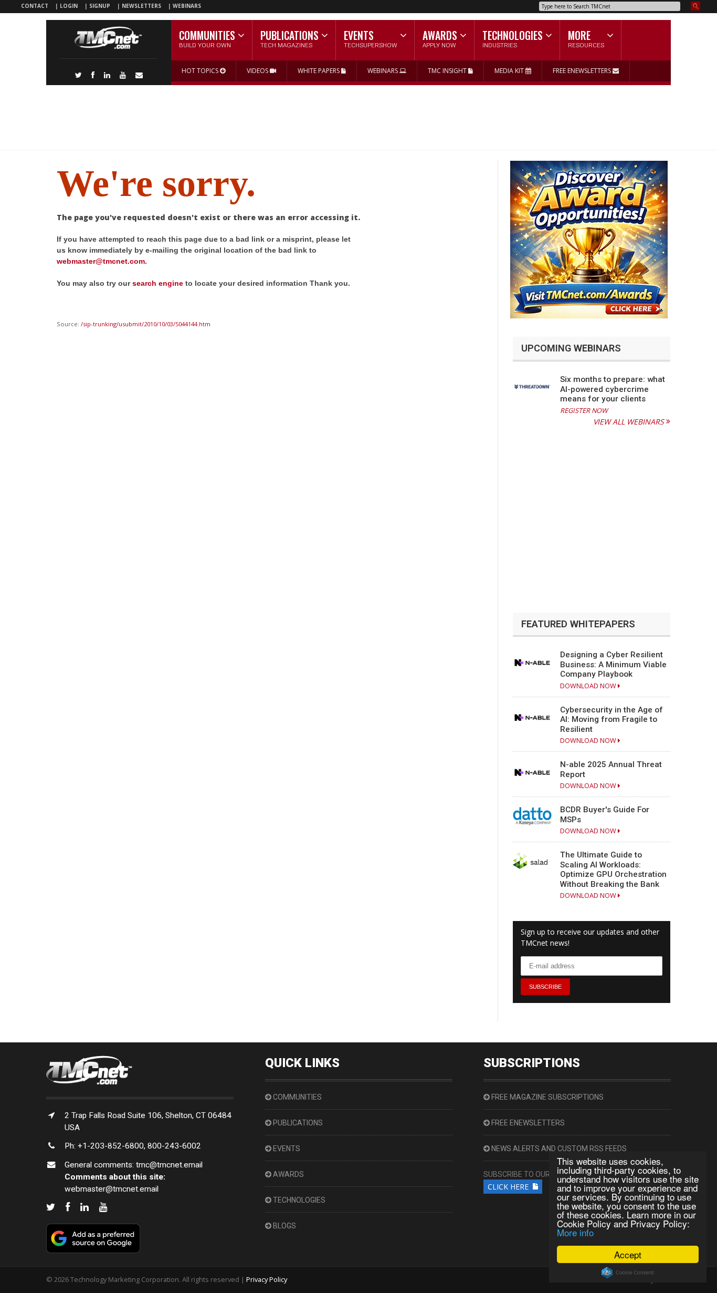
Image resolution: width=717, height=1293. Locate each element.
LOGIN (69, 5)
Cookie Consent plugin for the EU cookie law (628, 1272)
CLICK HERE (510, 1187)
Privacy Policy (266, 1279)
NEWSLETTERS (142, 5)
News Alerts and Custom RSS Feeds (558, 1148)
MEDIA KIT (509, 70)
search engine (157, 283)
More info (575, 1232)
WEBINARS (187, 5)
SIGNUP (99, 5)
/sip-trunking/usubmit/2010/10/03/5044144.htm (145, 324)
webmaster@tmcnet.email (112, 1189)
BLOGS (283, 1226)
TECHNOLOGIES (298, 1200)
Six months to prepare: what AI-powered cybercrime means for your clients (612, 389)
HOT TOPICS (201, 70)
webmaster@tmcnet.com (101, 261)
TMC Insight (448, 70)
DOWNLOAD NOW (589, 685)
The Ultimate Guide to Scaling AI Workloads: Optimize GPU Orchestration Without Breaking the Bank (613, 869)
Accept (627, 1254)
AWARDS (287, 1174)
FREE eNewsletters (527, 1123)
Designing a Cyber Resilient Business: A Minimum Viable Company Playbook (613, 664)
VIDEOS (258, 70)
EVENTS (285, 1148)
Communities (296, 1097)
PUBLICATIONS (297, 1123)
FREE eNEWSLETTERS (583, 70)
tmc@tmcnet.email (169, 1165)
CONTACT (34, 5)
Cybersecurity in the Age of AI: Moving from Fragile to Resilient (611, 719)
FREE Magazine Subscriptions (547, 1097)
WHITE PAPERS (319, 70)
